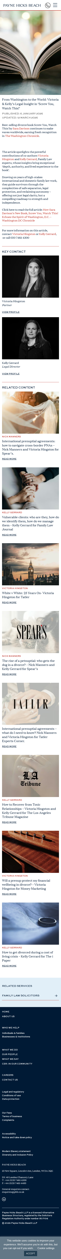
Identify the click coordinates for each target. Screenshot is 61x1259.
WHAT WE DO (10, 1050)
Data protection (10, 1099)
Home (5, 1012)
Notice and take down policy (17, 1137)
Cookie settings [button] (46, 1248)
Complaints (8, 1120)
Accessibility (9, 1134)
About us (8, 1016)
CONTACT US (10, 1080)
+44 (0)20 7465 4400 (15, 1183)
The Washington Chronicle (22, 136)
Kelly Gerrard (28, 159)
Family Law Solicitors (20, 995)
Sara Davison (20, 128)
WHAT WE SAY (10, 1059)
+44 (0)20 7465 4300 (15, 1180)
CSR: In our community (17, 1064)
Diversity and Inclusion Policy (17, 1155)
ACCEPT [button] (30, 1253)
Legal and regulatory (13, 1092)
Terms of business (12, 1116)
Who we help (10, 1028)
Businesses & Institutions (16, 1037)
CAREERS (7, 1075)
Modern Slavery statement (16, 1151)
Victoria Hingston (23, 234)
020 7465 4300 (20, 237)
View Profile (10, 312)
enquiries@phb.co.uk (13, 1191)
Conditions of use (11, 1096)
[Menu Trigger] (55, 5)
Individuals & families (13, 1033)
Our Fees (7, 1113)
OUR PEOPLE (10, 1054)
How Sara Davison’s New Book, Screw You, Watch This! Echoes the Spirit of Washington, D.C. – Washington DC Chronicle (30, 215)
